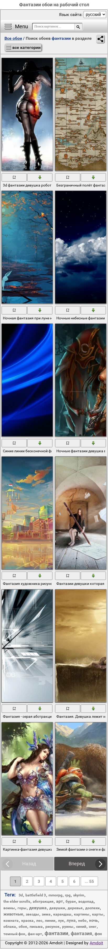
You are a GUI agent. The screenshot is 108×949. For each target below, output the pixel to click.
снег (92, 926)
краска (27, 920)
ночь (93, 920)
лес (39, 920)
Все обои (13, 38)
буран (71, 901)
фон (98, 933)
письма (36, 926)
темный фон (14, 934)
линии (50, 920)
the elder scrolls (16, 901)
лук (61, 920)
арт (59, 901)
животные (13, 914)
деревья (75, 908)
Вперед (77, 863)
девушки (57, 908)
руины (67, 926)
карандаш (62, 914)
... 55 (89, 881)
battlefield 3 (35, 895)
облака (9, 926)
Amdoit (96, 942)
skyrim (78, 895)
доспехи (92, 908)
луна (71, 920)
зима (46, 914)
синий (81, 926)
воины (9, 908)
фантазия (81, 933)
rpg (68, 895)
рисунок (52, 926)
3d (21, 895)
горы (22, 908)
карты (97, 914)
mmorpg (55, 895)
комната (11, 920)
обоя (23, 926)
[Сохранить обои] (40, 177)
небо (82, 920)
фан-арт (35, 934)
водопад (86, 901)
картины (81, 914)
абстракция (43, 901)
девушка (38, 907)
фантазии (56, 933)
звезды (32, 914)
